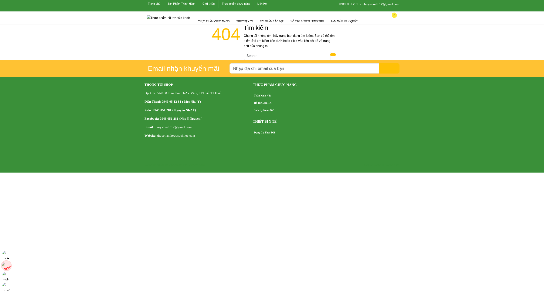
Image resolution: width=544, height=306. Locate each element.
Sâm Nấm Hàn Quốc (344, 21)
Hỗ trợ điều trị (262, 102)
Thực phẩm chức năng (236, 3)
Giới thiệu (209, 3)
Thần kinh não (262, 95)
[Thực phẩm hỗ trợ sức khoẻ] (168, 18)
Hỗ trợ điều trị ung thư (307, 21)
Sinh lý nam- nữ (263, 110)
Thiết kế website (373, 165)
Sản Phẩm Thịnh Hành (181, 3)
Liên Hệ (262, 3)
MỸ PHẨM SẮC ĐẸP (272, 21)
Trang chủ (154, 3)
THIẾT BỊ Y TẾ (245, 21)
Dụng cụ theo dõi (264, 132)
